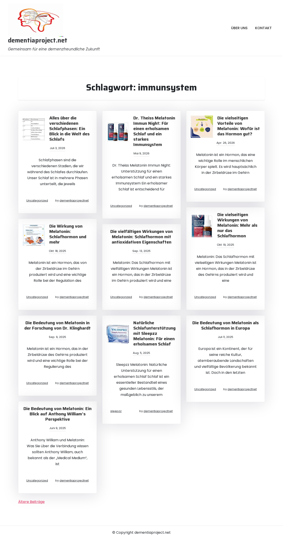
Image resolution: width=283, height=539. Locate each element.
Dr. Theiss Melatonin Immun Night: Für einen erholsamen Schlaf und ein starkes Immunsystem (154, 131)
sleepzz (116, 411)
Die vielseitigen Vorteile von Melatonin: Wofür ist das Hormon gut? (238, 125)
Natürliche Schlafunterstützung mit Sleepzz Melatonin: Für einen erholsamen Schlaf (154, 333)
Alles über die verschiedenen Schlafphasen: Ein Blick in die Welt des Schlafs (69, 128)
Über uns (239, 28)
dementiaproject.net (37, 40)
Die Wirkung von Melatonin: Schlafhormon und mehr (67, 234)
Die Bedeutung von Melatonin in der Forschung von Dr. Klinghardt (57, 325)
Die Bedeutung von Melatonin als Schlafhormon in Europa (225, 325)
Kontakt (263, 28)
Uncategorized (37, 200)
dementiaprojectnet (74, 200)
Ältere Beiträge (31, 501)
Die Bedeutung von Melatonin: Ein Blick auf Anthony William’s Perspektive (57, 414)
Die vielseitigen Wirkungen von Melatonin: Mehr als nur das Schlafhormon (237, 225)
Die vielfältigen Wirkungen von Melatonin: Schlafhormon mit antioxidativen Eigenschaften (141, 237)
